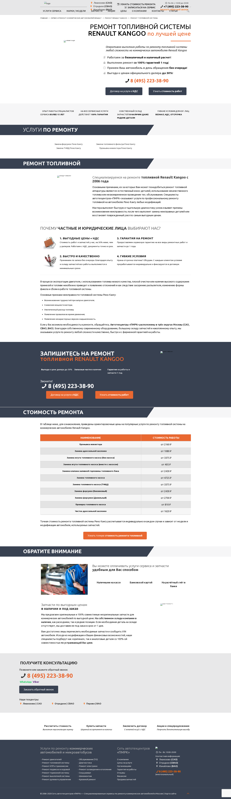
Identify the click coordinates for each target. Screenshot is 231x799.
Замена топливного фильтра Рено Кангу (115, 144)
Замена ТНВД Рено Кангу (68, 148)
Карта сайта (170, 793)
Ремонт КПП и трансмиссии (55, 766)
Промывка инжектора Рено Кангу (115, 148)
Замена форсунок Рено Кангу (68, 144)
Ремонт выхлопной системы (56, 776)
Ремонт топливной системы (55, 763)
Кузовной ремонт (87, 779)
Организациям (124, 766)
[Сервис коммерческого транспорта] (47, 3)
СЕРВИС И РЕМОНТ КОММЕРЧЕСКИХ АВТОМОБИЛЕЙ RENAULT (76, 18)
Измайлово (168, 766)
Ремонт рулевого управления (56, 779)
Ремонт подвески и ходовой (56, 769)
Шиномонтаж (85, 776)
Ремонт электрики (88, 766)
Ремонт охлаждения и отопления (95, 769)
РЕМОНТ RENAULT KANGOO (116, 18)
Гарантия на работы (126, 769)
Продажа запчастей (126, 779)
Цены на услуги (124, 763)
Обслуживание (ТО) (88, 759)
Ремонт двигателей (51, 759)
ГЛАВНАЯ (44, 18)
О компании (123, 759)
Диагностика (85, 763)
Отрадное (102, 6)
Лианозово (102, 3)
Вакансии (121, 776)
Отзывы (121, 773)
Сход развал (85, 773)
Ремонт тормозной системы (55, 773)
